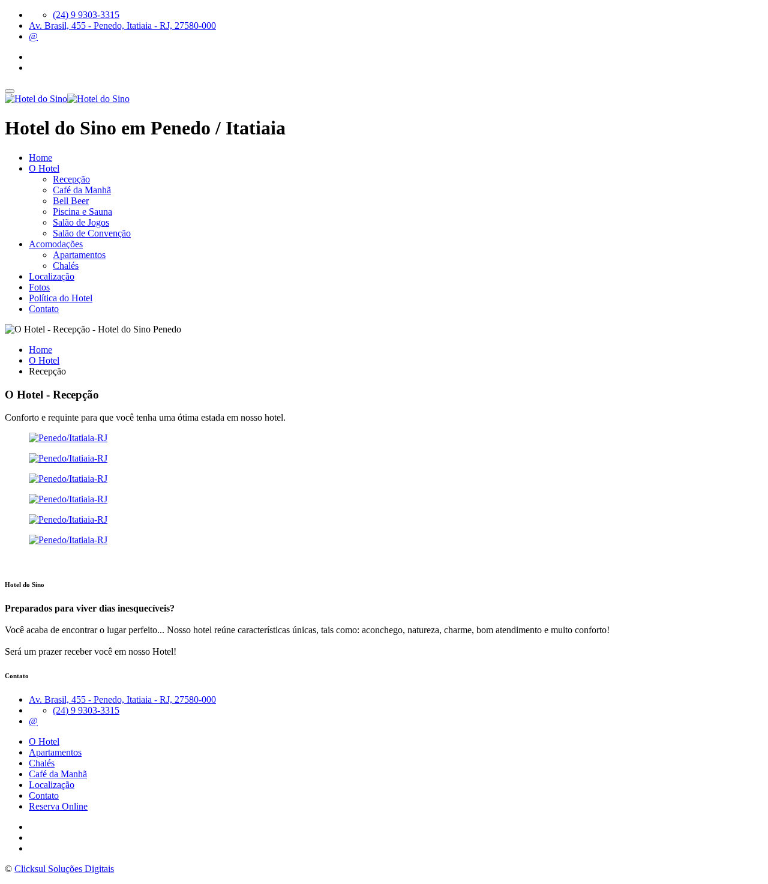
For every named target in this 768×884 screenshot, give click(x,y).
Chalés (66, 265)
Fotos (39, 287)
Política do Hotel (60, 298)
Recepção (71, 179)
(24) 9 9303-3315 (86, 15)
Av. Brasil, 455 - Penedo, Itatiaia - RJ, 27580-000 (122, 25)
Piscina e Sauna (82, 211)
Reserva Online (58, 806)
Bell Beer (71, 201)
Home (40, 157)
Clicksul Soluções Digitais (64, 869)
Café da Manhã (82, 190)
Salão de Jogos (81, 222)
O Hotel (44, 168)
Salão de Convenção (92, 233)
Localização (51, 276)
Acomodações (56, 244)
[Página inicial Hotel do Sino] (67, 99)
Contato (44, 309)
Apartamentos (79, 255)
